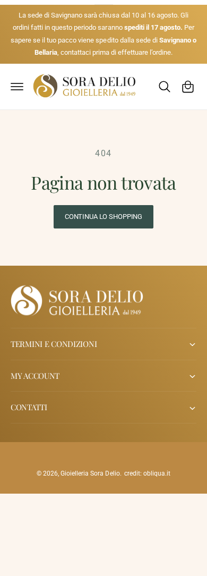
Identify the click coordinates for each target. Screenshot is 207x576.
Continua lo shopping (103, 217)
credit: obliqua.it (147, 473)
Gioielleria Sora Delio (90, 473)
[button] (17, 86)
